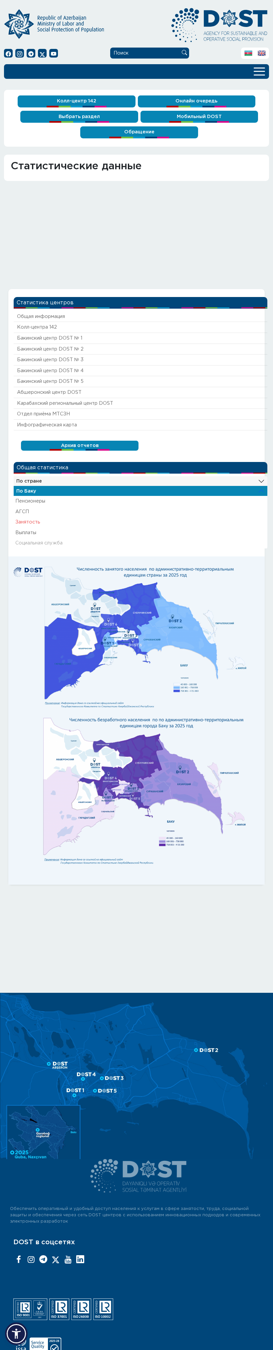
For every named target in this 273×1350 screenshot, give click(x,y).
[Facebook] (18, 1260)
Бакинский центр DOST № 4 (50, 371)
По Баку (26, 491)
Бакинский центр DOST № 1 (49, 338)
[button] (16, 1333)
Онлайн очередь (196, 101)
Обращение (139, 132)
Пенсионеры (30, 501)
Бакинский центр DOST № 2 (50, 349)
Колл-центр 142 (76, 101)
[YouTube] (68, 1260)
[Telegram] (43, 1260)
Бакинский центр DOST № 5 (50, 381)
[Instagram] (31, 1260)
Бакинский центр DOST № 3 (50, 360)
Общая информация (41, 316)
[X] (55, 1260)
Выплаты (25, 532)
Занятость (27, 522)
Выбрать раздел (79, 116)
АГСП (22, 512)
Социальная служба (39, 543)
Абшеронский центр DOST (49, 392)
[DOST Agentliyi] (80, 1260)
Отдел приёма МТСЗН (43, 414)
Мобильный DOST (199, 116)
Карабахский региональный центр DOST (65, 403)
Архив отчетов (80, 445)
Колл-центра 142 (37, 327)
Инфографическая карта (47, 425)
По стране (29, 481)
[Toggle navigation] (259, 70)
